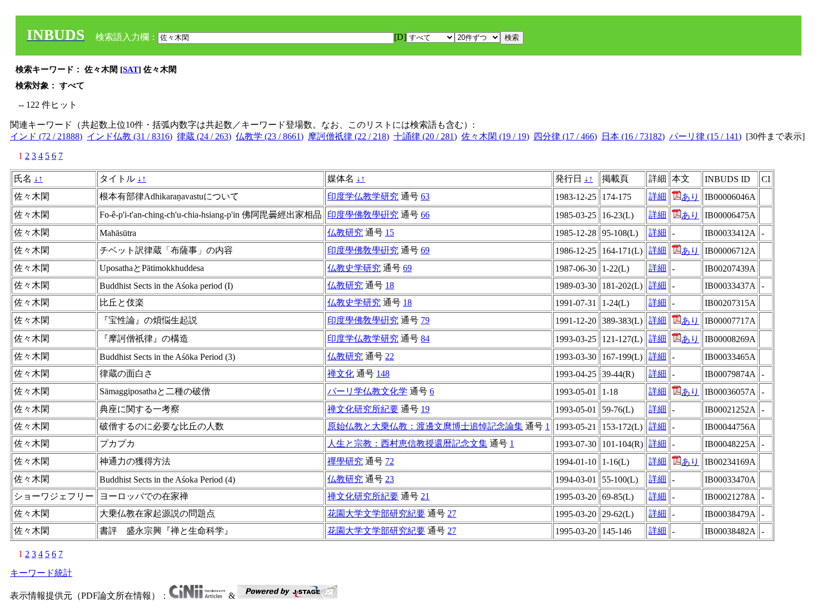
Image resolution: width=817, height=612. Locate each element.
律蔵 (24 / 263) (204, 136)
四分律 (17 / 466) (565, 136)
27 (451, 513)
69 (425, 250)
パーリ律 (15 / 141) (705, 136)
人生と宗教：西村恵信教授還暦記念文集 (407, 443)
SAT (130, 69)
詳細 (657, 196)
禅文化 (340, 373)
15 (389, 232)
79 (425, 320)
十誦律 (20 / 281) (425, 136)
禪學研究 (345, 461)
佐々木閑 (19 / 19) (495, 136)
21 (425, 496)
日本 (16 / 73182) (633, 136)
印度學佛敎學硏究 (362, 214)
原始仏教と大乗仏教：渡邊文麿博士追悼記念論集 (425, 426)
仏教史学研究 (354, 268)
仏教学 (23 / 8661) (269, 136)
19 (425, 409)
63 (425, 196)
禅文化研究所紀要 (362, 409)
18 (389, 285)
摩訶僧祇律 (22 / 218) (348, 136)
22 (389, 356)
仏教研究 (345, 232)
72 (389, 461)
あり (690, 197)
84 (425, 338)
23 (389, 479)
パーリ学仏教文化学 (367, 391)
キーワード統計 (41, 573)
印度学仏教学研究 (362, 196)
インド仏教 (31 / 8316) (129, 136)
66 (425, 214)
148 (383, 373)
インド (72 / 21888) (46, 136)
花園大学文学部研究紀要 (376, 513)
